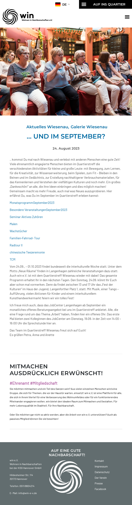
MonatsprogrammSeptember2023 (32, 202)
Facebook (100, 488)
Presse (99, 483)
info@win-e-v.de (27, 493)
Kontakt (99, 460)
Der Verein (101, 477)
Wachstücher (18, 231)
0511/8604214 (26, 485)
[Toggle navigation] (127, 17)
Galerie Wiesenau (89, 126)
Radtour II (16, 245)
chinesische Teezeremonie (27, 252)
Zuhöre (36, 217)
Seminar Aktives (20, 217)
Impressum (101, 466)
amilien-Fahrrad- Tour (25, 238)
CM (13, 259)
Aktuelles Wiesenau (47, 126)
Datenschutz (102, 472)
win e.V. (14, 460)
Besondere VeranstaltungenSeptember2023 (38, 210)
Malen (13, 224)
